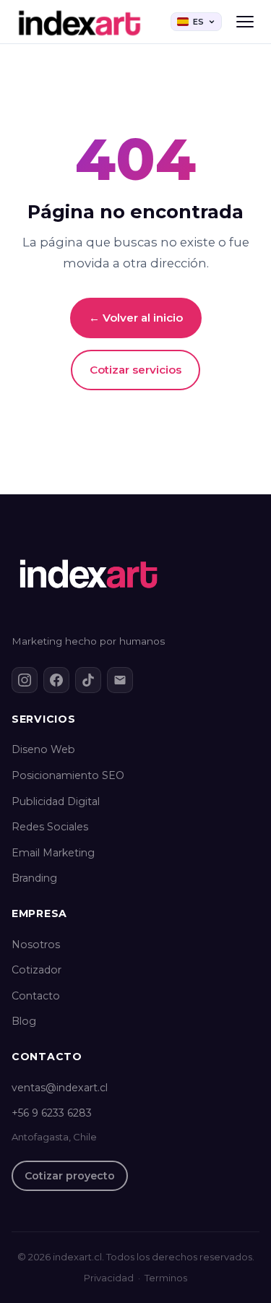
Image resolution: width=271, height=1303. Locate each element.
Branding (34, 878)
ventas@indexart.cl (60, 1087)
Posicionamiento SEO (68, 775)
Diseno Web (43, 749)
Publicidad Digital (56, 801)
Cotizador (36, 969)
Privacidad (109, 1277)
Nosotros (36, 944)
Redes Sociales (50, 826)
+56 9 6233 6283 (52, 1112)
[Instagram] (25, 680)
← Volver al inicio (136, 317)
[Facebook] (56, 680)
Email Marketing (53, 852)
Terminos (166, 1277)
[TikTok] (88, 680)
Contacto (36, 995)
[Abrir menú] (245, 21)
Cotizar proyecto (70, 1175)
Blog (24, 1021)
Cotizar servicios (135, 370)
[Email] (120, 680)
